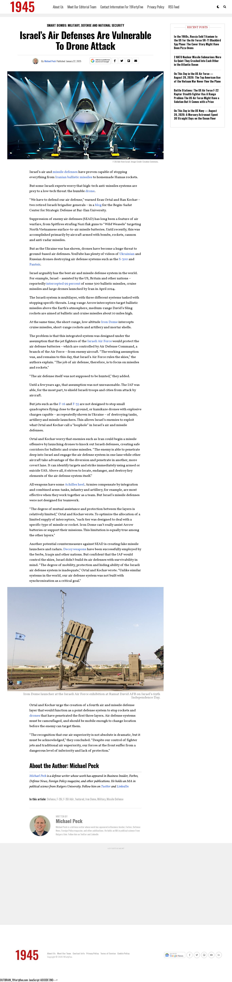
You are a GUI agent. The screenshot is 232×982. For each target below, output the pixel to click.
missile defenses (65, 172)
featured (79, 799)
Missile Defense (115, 799)
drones (34, 715)
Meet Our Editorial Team (81, 6)
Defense (51, 799)
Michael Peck (50, 61)
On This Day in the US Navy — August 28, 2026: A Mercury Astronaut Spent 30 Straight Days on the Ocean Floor (196, 114)
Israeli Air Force (99, 341)
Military (101, 799)
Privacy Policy (155, 6)
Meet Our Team (64, 953)
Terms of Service (108, 953)
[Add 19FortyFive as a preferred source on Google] (100, 60)
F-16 (62, 404)
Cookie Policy (123, 953)
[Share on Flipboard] (129, 61)
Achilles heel (74, 484)
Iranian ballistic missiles (73, 177)
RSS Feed (173, 6)
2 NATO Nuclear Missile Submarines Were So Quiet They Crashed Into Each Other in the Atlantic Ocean (197, 61)
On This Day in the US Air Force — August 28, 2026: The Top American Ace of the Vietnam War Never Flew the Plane (197, 77)
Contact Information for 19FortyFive (121, 6)
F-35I (59, 799)
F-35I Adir (68, 799)
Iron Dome (109, 322)
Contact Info (79, 953)
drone (90, 191)
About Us (58, 6)
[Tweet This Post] (122, 61)
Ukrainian (127, 254)
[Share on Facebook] (115, 61)
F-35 (76, 404)
